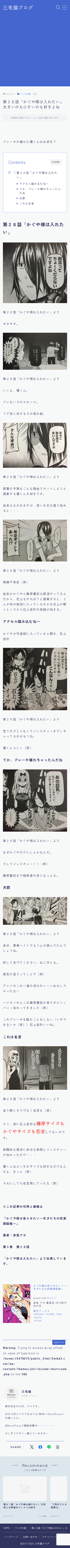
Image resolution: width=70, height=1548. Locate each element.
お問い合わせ (30, 1536)
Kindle (50, 1314)
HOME (6, 1527)
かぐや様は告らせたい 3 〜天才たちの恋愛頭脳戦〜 (50, 1287)
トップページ (11, 1536)
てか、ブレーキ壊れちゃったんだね (40, 191)
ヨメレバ (51, 1298)
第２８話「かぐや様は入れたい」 (36, 174)
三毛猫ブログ (18, 7)
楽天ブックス (41, 1311)
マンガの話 (25, 94)
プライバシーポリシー (54, 1536)
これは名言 (26, 203)
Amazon (39, 1314)
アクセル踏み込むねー (34, 184)
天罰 (22, 198)
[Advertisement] (35, 51)
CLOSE (56, 162)
